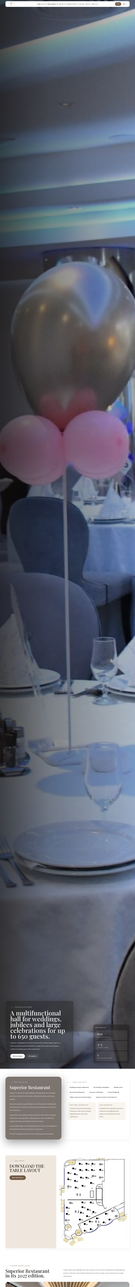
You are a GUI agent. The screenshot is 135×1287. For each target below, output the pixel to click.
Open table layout (17, 1178)
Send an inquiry (17, 1056)
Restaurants (53, 4)
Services (62, 4)
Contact (88, 4)
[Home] (13, 4)
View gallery (32, 1056)
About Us (95, 4)
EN (124, 4)
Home (39, 4)
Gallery (81, 4)
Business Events (72, 4)
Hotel (44, 4)
